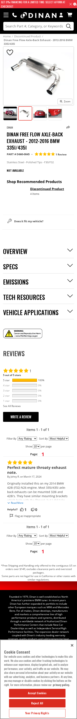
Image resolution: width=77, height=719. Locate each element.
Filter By (11, 438)
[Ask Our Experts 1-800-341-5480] (14, 15)
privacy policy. (61, 685)
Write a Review (20, 416)
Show (28, 446)
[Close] (72, 645)
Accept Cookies (37, 693)
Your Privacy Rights (37, 713)
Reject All (37, 703)
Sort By (43, 438)
